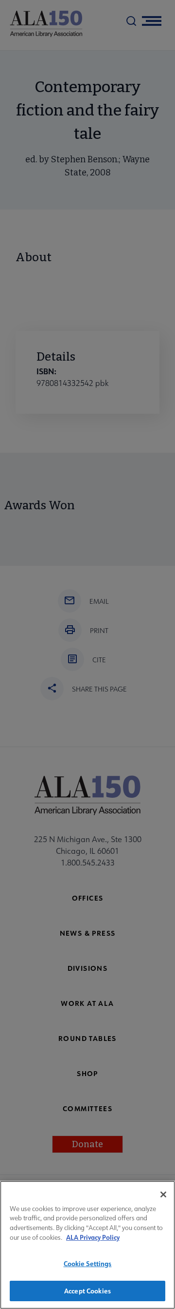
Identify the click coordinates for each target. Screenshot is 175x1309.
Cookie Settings (88, 1263)
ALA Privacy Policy (93, 1237)
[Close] (163, 1194)
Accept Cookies (87, 1291)
